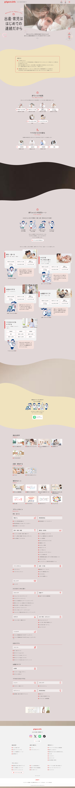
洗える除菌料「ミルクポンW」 (19, 538)
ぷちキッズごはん (42, 559)
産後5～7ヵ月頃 (10, 336)
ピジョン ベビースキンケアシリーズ (20, 596)
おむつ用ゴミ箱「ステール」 (44, 624)
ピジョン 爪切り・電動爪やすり (20, 620)
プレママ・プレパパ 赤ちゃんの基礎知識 (55, 747)
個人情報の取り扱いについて (36, 782)
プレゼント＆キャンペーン (35, 749)
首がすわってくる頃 (20, 261)
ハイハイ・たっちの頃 (11, 264)
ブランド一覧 (69, 38)
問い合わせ (43, 782)
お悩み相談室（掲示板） (53, 760)
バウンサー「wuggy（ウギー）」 (20, 671)
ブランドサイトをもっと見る (18, 772)
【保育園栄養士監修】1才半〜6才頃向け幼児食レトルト (49, 556)
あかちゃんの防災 (17, 674)
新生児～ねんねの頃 (11, 261)
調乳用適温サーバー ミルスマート (45, 521)
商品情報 (69, 34)
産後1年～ (30, 336)
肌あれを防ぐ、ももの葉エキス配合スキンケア (22, 605)
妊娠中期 (20, 331)
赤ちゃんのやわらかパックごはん (45, 540)
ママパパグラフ (51, 755)
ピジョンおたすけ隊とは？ (38, 240)
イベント (32, 747)
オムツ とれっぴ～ (42, 627)
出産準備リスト (15, 753)
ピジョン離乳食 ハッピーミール (45, 533)
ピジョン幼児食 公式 (43, 554)
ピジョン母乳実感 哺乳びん (19, 521)
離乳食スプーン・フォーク (44, 569)
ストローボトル (17, 569)
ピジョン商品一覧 (16, 747)
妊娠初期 (10, 331)
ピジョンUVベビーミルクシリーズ (20, 607)
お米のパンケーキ (42, 547)
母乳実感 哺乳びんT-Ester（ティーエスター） (22, 523)
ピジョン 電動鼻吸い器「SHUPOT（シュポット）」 (23, 635)
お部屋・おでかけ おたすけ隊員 (11, 313)
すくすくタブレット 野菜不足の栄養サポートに (48, 561)
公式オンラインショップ (17, 749)
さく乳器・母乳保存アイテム (44, 696)
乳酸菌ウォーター (42, 543)
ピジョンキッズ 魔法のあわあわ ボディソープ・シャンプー (25, 612)
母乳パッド (41, 694)
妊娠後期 (30, 331)
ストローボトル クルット (18, 571)
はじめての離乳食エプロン (44, 571)
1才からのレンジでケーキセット (45, 552)
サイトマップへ (37, 775)
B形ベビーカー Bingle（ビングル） (20, 657)
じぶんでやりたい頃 (30, 264)
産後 (11, 334)
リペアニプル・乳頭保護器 (44, 698)
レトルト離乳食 (42, 538)
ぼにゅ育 (50, 753)
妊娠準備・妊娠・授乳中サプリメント (21, 694)
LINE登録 (65, 2)
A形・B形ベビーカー (17, 650)
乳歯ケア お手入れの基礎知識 (44, 596)
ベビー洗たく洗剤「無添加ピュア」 (45, 622)
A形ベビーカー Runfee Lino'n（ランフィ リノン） (23, 659)
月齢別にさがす (61, 2)
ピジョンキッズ (51, 769)
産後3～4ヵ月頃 (30, 334)
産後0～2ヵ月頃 (20, 334)
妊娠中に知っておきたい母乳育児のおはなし (56, 751)
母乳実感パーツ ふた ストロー (19, 525)
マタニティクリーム (43, 686)
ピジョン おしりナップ (43, 620)
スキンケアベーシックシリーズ (19, 598)
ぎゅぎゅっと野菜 (42, 545)
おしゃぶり (16, 584)
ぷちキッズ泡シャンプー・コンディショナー (22, 610)
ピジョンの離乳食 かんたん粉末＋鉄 (46, 536)
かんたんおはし (42, 574)
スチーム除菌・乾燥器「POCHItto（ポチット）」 (23, 536)
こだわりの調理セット (43, 576)
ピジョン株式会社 (49, 782)
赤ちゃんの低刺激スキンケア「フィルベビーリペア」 (24, 600)
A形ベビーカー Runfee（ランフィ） (20, 655)
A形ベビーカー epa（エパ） (19, 653)
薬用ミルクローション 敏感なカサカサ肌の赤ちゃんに (24, 603)
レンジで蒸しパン (42, 550)
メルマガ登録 (38, 741)
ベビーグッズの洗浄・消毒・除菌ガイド (21, 533)
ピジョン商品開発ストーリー (17, 751)
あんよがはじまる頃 (20, 264)
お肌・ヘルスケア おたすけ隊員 (46, 283)
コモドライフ (51, 757)
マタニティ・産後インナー (19, 686)
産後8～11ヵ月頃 (21, 336)
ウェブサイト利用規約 (27, 782)
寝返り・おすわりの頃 (30, 262)
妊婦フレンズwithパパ (52, 749)
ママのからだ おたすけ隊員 (12, 350)
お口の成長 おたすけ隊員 (12, 278)
